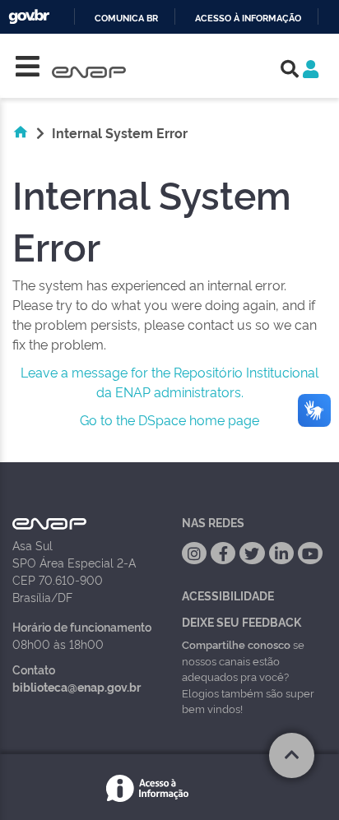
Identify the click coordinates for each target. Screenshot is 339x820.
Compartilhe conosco (236, 644)
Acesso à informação (248, 18)
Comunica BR (126, 18)
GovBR (28, 17)
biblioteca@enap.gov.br (76, 686)
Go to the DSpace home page (169, 419)
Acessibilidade (228, 595)
